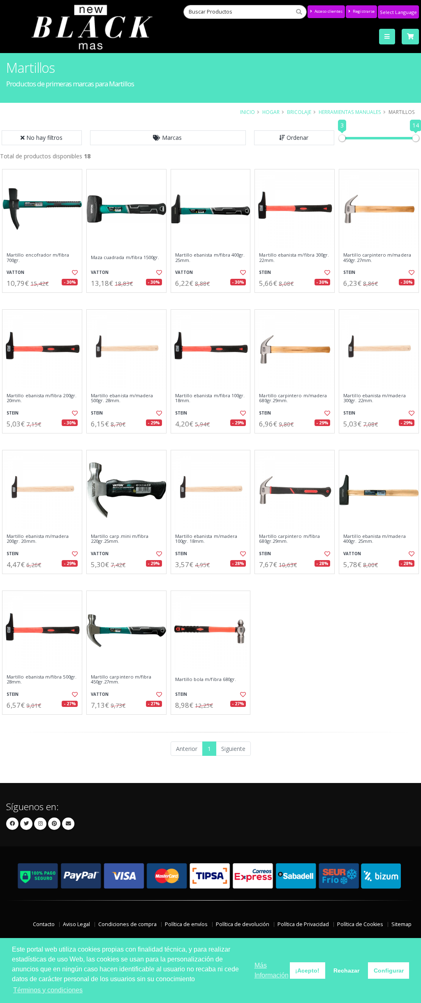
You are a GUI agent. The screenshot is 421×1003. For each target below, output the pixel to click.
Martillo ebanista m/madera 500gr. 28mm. (122, 398)
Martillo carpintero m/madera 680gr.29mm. (293, 398)
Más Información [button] (271, 970)
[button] (168, 137)
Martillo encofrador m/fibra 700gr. (38, 257)
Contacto (44, 924)
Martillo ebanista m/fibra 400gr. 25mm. (210, 257)
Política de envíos (186, 924)
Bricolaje (299, 112)
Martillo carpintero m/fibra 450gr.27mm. (121, 679)
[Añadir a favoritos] (74, 272)
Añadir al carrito (44, 299)
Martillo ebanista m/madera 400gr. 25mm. (374, 539)
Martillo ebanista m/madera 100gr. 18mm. (206, 539)
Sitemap (401, 924)
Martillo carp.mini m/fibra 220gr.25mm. (119, 539)
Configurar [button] (389, 970)
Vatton (15, 272)
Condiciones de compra (127, 924)
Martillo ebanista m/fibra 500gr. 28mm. (41, 679)
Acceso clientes (327, 11)
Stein (265, 272)
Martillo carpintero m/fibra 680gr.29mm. (289, 539)
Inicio (247, 112)
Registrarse (363, 11)
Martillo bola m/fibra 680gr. (205, 679)
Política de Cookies (360, 924)
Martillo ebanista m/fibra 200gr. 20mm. (41, 398)
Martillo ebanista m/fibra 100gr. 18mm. (210, 398)
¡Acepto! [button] (307, 970)
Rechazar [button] (346, 970)
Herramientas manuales (350, 112)
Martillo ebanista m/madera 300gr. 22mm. (374, 398)
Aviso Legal (76, 924)
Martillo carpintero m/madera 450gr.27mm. (377, 257)
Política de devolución (242, 924)
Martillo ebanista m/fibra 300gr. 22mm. (294, 257)
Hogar (271, 112)
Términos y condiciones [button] (48, 990)
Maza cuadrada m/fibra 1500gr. (125, 257)
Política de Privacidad (303, 924)
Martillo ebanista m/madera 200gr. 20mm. (38, 539)
